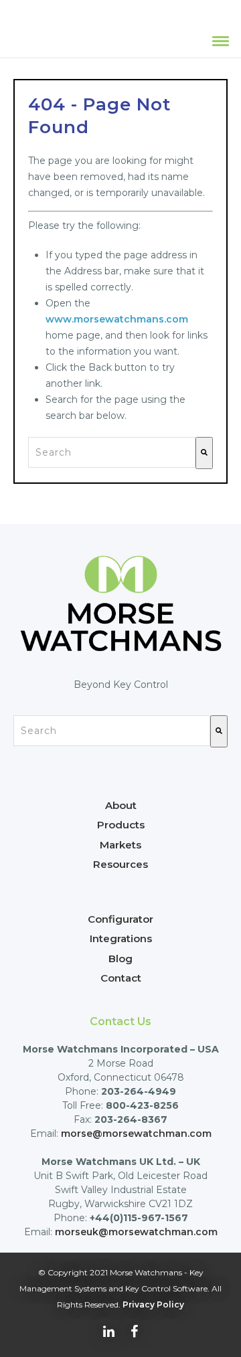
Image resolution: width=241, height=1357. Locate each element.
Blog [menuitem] (120, 958)
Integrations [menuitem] (121, 938)
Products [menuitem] (121, 824)
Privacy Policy (153, 1304)
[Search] (204, 453)
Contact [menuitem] (120, 978)
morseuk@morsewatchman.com (136, 1232)
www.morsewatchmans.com (117, 319)
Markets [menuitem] (120, 844)
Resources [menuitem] (120, 864)
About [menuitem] (121, 805)
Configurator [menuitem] (120, 919)
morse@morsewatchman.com (136, 1133)
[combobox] (111, 452)
